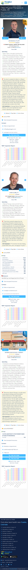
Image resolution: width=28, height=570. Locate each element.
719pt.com (6, 452)
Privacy (3, 566)
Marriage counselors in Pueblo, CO (9, 533)
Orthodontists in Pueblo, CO (8, 539)
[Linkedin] (11, 564)
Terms (7, 566)
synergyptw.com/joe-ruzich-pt (10, 132)
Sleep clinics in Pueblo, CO (7, 545)
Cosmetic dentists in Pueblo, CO (9, 527)
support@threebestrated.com (10, 560)
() (17, 42)
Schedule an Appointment (10, 446)
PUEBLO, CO (9, 6)
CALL (6, 38)
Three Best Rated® (13, 568)
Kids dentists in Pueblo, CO (8, 529)
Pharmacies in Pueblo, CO (7, 543)
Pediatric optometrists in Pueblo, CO (9, 541)
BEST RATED (3, 6)
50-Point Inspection (9, 14)
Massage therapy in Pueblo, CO (9, 535)
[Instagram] (6, 564)
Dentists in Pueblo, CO (7, 531)
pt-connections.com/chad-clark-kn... (12, 293)
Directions (18, 47)
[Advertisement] (14, 504)
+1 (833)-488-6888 (9, 562)
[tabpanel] (14, 28)
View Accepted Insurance (9, 120)
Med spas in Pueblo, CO (7, 537)
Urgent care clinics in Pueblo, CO (9, 547)
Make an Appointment (9, 126)
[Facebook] (1, 564)
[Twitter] (3, 564)
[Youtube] (8, 564)
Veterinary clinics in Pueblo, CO (8, 549)
